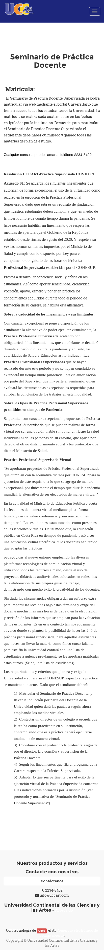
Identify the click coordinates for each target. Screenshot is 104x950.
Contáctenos (52, 881)
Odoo (41, 930)
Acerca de (64, 910)
